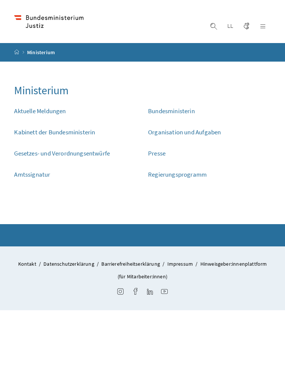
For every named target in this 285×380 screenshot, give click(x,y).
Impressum (180, 264)
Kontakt (27, 264)
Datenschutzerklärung (68, 264)
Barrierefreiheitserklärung (130, 264)
